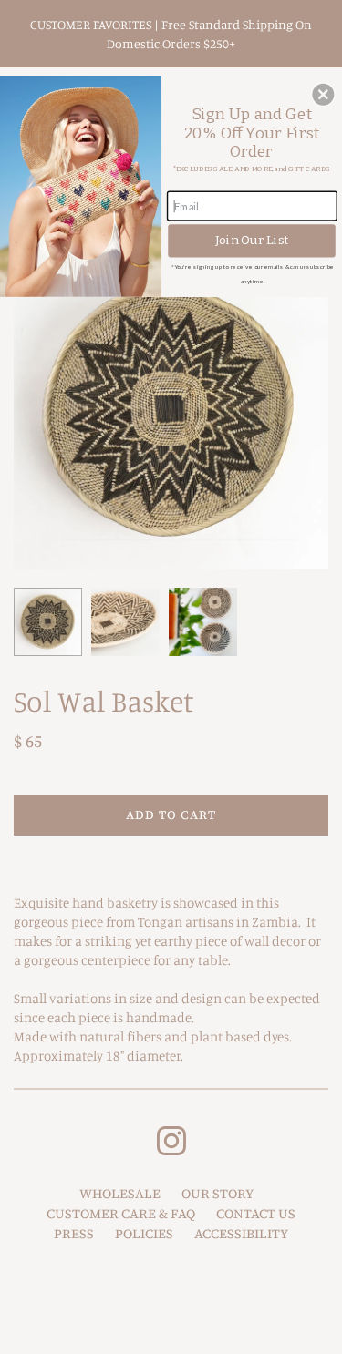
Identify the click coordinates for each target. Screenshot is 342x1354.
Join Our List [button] (251, 240)
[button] (323, 94)
